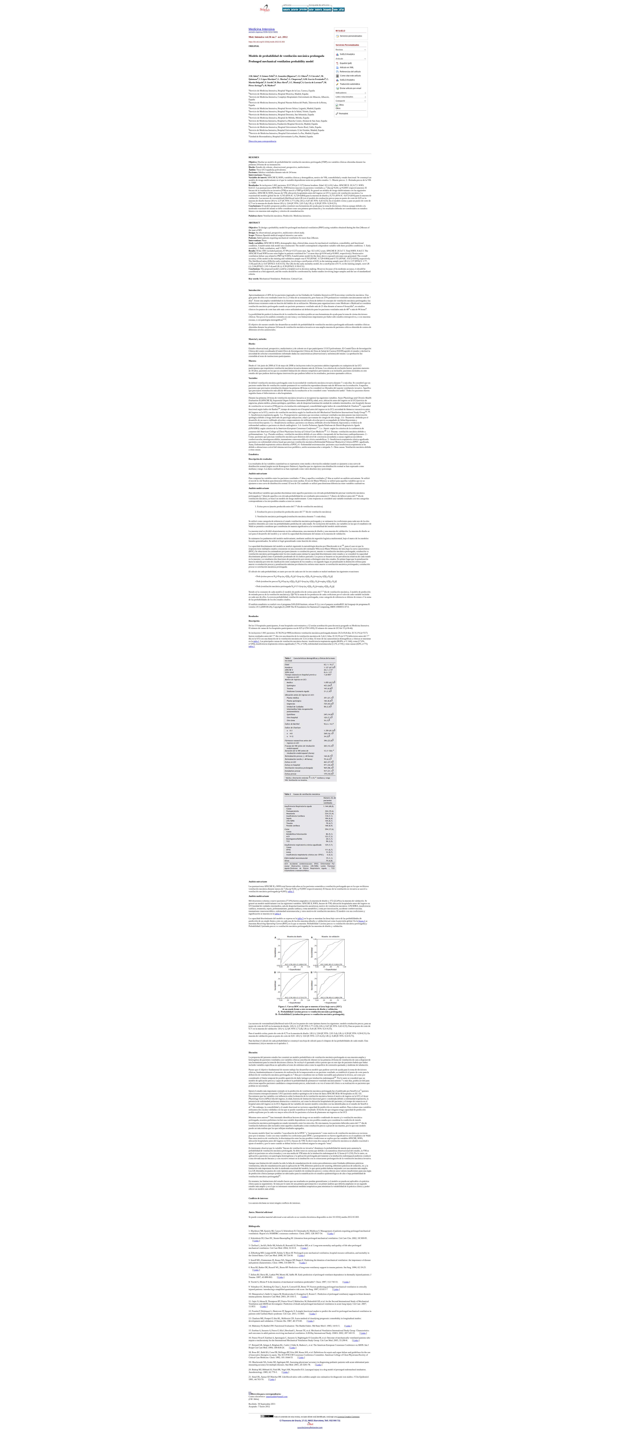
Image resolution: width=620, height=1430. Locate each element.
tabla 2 (252, 646)
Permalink (343, 114)
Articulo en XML (347, 67)
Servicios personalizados (351, 36)
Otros (341, 105)
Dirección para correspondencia (262, 141)
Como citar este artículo (350, 76)
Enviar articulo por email (350, 88)
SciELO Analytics (347, 54)
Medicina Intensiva (262, 29)
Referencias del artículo (350, 72)
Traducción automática (350, 84)
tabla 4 (278, 913)
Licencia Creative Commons (348, 1417)
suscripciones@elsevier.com (309, 1427)
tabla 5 (301, 918)
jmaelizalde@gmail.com (276, 1396)
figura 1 (361, 921)
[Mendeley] (337, 105)
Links (330, 1233)
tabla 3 (291, 891)
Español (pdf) (346, 63)
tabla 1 (256, 641)
